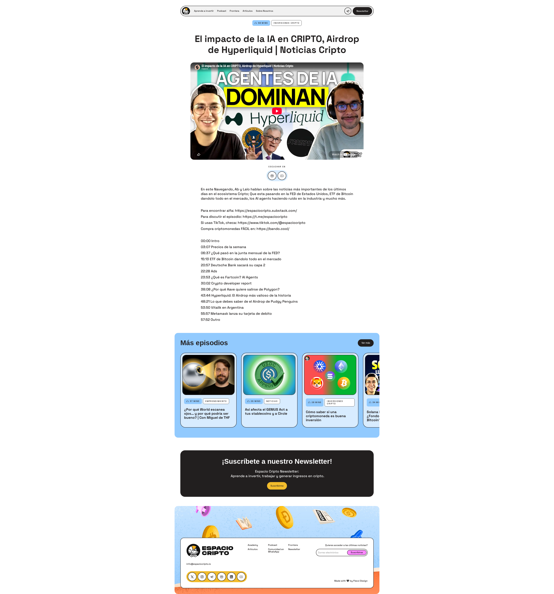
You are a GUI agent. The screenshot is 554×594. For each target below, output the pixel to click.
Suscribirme (277, 485)
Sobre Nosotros (264, 11)
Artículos (247, 11)
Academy (253, 545)
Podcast (221, 11)
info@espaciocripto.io (198, 563)
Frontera (234, 11)
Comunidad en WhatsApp (276, 550)
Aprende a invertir (204, 11)
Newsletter (362, 11)
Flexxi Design (360, 580)
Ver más (366, 342)
